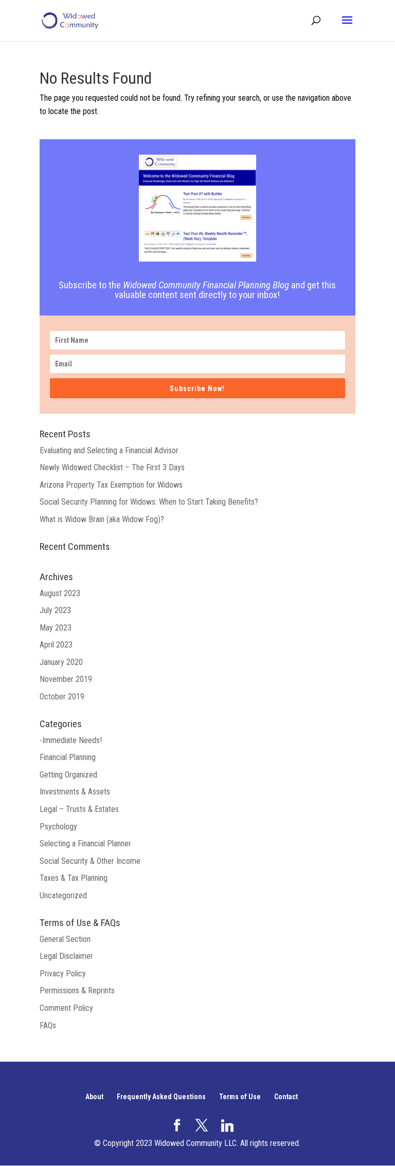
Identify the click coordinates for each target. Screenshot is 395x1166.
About (94, 1097)
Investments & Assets (75, 792)
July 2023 (55, 610)
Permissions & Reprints (77, 990)
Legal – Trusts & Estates (79, 809)
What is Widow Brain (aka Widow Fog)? (102, 519)
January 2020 (61, 662)
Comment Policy (66, 1008)
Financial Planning (68, 757)
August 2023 (60, 593)
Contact (286, 1097)
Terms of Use (240, 1097)
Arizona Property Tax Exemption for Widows (111, 485)
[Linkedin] (227, 1126)
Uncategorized (63, 895)
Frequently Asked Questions (161, 1097)
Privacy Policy (63, 973)
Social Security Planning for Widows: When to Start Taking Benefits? (149, 502)
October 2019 (62, 696)
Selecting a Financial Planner (85, 843)
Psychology (58, 826)
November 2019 (66, 679)
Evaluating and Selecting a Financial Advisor (109, 450)
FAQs (48, 1025)
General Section (65, 939)
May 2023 (55, 628)
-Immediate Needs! (71, 740)
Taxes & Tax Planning (73, 878)
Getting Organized (68, 775)
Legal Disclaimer (66, 956)
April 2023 (56, 645)
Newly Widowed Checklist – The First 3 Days (112, 467)
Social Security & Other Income (90, 861)
